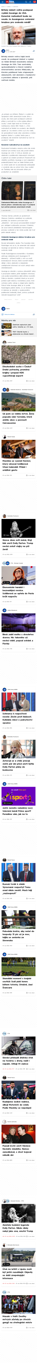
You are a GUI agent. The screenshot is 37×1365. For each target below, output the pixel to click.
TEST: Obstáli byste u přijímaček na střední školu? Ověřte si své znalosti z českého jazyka (23, 333)
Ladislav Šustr (11, 342)
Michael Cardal (18, 563)
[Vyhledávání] (26, 2)
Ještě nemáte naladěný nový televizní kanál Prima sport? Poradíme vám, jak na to (18, 811)
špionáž (23, 299)
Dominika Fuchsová (27, 389)
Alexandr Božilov (16, 1201)
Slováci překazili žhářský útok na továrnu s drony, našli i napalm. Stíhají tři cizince (18, 1061)
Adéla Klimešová (12, 610)
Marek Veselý (11, 436)
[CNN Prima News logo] (10, 1)
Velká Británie (8, 299)
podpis (18, 302)
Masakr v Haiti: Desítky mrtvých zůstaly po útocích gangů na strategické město (17, 1319)
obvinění (30, 299)
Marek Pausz (11, 860)
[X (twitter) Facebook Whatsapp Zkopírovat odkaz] (34, 51)
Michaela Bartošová (13, 1245)
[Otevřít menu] (2, 2)
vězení (16, 299)
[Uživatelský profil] (30, 2)
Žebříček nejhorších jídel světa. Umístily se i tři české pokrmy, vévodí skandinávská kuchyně (23, 326)
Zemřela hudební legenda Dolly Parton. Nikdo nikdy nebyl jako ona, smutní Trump (18, 1228)
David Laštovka (12, 1121)
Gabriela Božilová (16, 389)
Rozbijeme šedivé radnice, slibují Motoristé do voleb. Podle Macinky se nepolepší (17, 1105)
